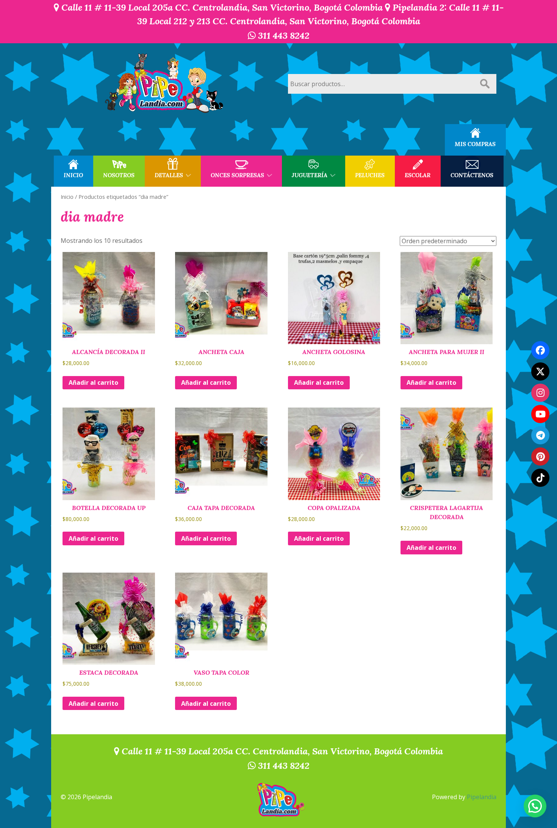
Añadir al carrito (93, 382)
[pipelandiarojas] (540, 414)
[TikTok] (540, 478)
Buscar (484, 84)
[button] (535, 806)
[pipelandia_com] (540, 393)
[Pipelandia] (165, 84)
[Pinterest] (540, 456)
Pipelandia (481, 797)
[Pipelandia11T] (540, 371)
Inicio (67, 196)
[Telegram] (540, 435)
